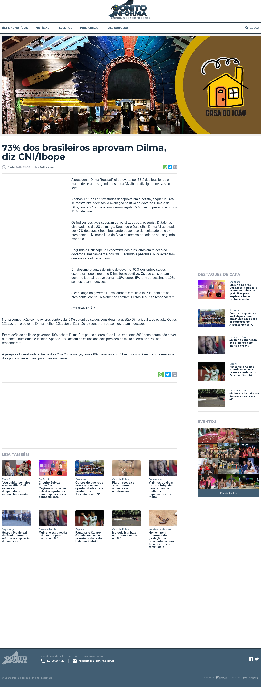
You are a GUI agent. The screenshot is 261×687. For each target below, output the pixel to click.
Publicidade (89, 27)
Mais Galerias (228, 492)
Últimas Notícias (15, 27)
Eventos (65, 27)
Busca (254, 27)
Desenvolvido (208, 677)
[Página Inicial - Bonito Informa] (127, 9)
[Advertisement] (32, 240)
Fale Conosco (117, 27)
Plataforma (237, 677)
